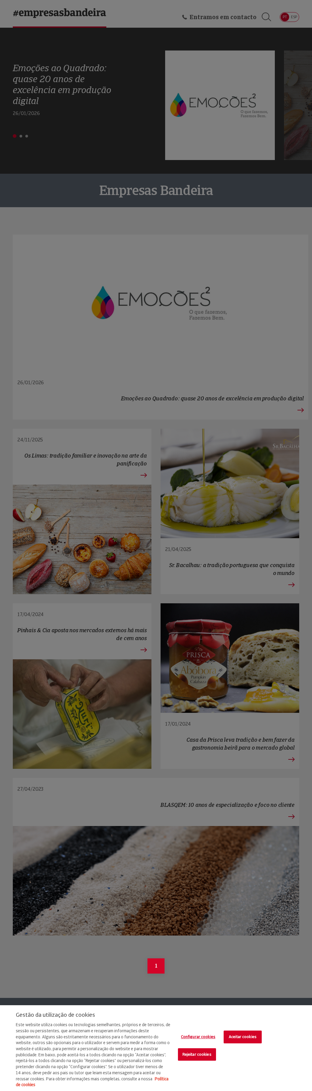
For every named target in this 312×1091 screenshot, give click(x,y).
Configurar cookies (198, 1037)
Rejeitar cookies (197, 1054)
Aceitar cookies (243, 1037)
